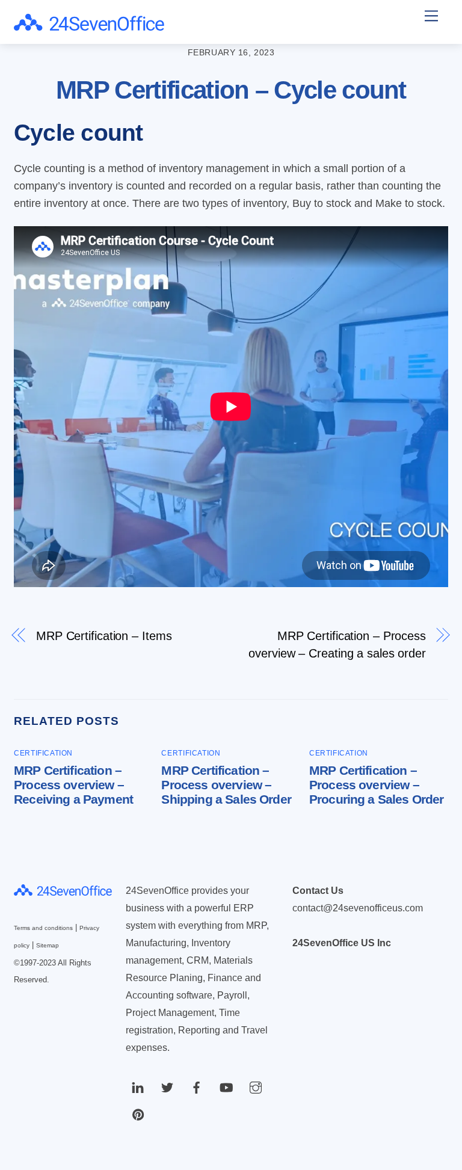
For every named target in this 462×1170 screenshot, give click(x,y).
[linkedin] (138, 1087)
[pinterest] (138, 1114)
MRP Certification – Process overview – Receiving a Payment (73, 784)
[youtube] (226, 1087)
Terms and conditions (43, 928)
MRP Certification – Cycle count (231, 90)
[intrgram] (256, 1087)
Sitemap (47, 945)
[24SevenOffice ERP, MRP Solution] (89, 25)
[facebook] (197, 1087)
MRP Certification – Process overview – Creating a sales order (337, 644)
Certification (43, 753)
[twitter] (167, 1087)
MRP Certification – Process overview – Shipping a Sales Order (226, 784)
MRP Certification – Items (103, 635)
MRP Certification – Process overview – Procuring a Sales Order (376, 784)
